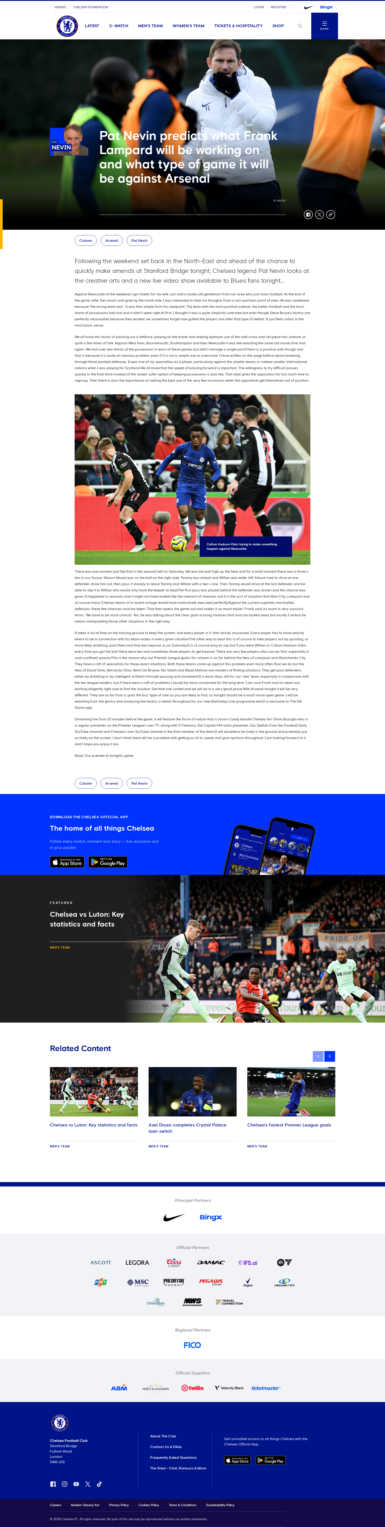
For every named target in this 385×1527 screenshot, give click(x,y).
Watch (121, 26)
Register (278, 7)
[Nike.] (309, 7)
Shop (278, 26)
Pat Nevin (139, 240)
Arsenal (111, 240)
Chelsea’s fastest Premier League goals (289, 1125)
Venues (60, 7)
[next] (329, 1056)
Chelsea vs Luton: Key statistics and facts (93, 1125)
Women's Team (189, 26)
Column (85, 240)
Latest (92, 26)
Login (259, 7)
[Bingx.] (326, 7)
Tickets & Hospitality (238, 26)
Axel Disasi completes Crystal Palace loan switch (188, 1128)
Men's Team (150, 26)
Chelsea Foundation (90, 7)
